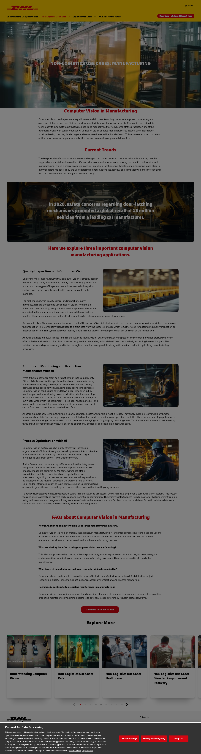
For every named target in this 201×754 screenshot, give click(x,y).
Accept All (178, 738)
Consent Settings (129, 738)
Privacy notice (75, 750)
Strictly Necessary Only (154, 738)
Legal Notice (87, 750)
